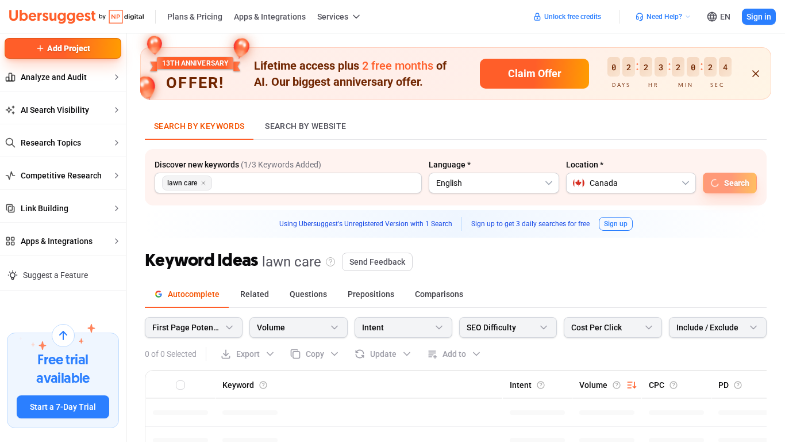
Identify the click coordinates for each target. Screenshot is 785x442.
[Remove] (203, 183)
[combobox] (494, 183)
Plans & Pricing (194, 16)
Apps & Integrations (270, 16)
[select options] (548, 183)
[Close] (764, 44)
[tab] (187, 294)
